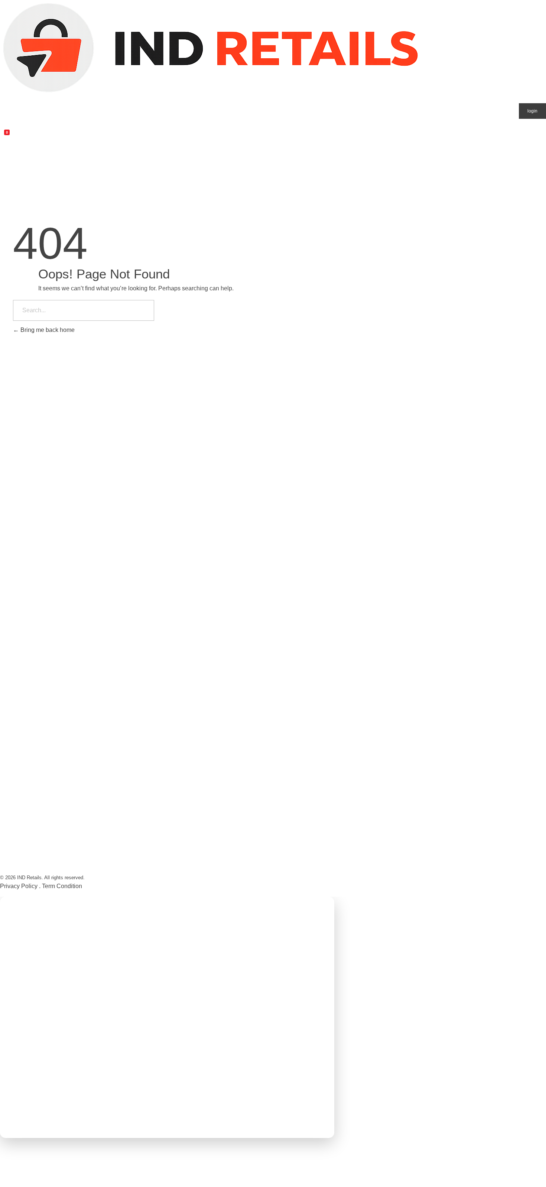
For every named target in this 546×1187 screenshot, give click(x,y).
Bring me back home (47, 330)
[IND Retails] (210, 49)
